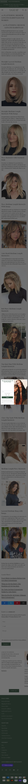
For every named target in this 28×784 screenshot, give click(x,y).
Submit (7, 397)
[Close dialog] (26, 380)
